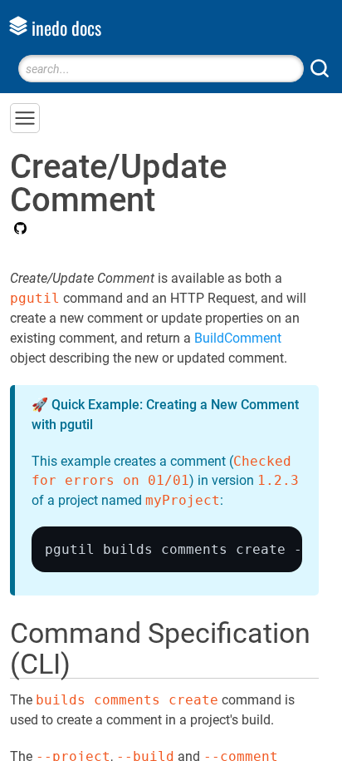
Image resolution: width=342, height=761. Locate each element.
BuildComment (237, 338)
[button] (25, 118)
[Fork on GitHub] (18, 229)
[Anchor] (90, 661)
